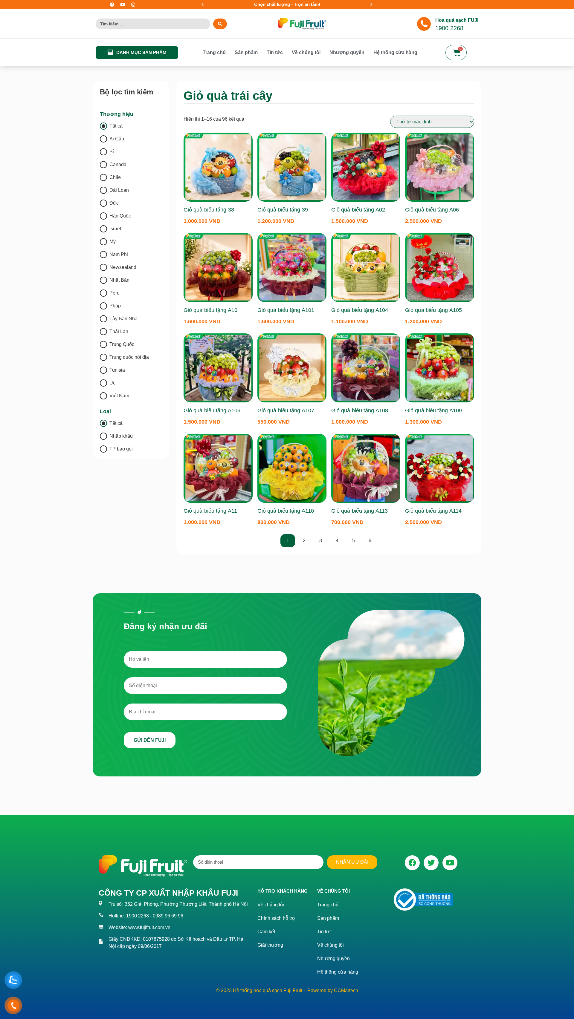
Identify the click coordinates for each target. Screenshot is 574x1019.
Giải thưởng (270, 945)
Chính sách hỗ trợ (276, 918)
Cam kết (266, 931)
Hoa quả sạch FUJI (456, 20)
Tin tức (275, 52)
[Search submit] (220, 24)
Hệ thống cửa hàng (395, 52)
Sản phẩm (246, 52)
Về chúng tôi (306, 52)
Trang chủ (214, 52)
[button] (202, 4)
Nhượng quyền (346, 52)
